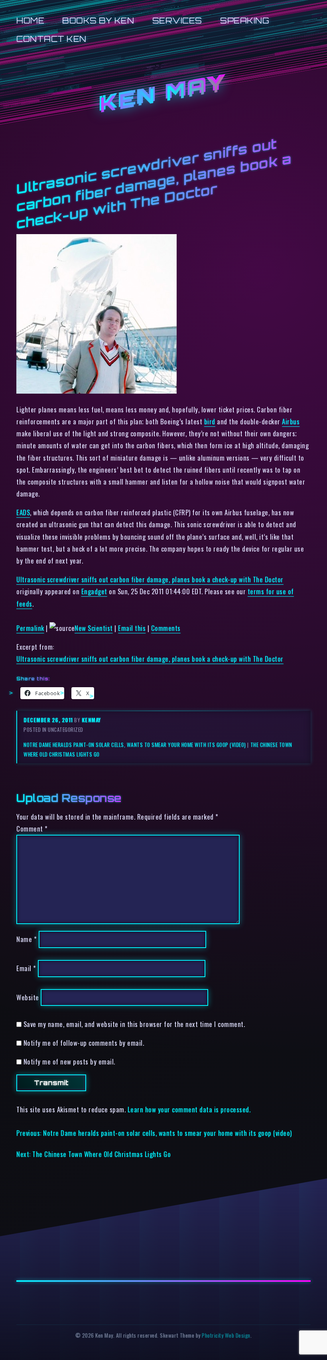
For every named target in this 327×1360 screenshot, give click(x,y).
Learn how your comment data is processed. (189, 1109)
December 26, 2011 (49, 720)
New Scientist (94, 628)
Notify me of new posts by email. (69, 1061)
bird (209, 421)
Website (27, 997)
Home (30, 21)
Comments (166, 628)
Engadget (94, 591)
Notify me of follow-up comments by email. (84, 1043)
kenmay (91, 720)
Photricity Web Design (226, 1335)
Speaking (244, 21)
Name (26, 939)
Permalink (30, 628)
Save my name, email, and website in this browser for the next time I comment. (134, 1024)
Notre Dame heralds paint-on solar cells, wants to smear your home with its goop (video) (135, 745)
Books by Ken (98, 21)
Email (26, 968)
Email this (132, 628)
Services (177, 21)
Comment (32, 829)
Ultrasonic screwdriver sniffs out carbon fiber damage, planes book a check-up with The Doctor (150, 579)
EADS (23, 512)
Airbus (290, 421)
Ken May (163, 94)
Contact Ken (51, 39)
